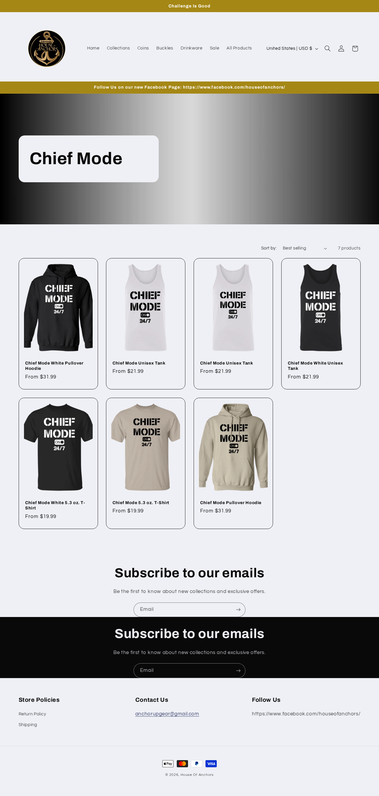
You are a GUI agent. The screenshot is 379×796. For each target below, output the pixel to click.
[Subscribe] (238, 609)
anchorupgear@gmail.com (167, 714)
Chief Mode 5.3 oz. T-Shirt (141, 502)
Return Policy (32, 714)
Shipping (28, 725)
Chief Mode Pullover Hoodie (230, 502)
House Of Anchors (197, 774)
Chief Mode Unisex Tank (139, 363)
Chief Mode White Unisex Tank (315, 366)
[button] (327, 48)
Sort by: (269, 248)
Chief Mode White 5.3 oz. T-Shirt (55, 505)
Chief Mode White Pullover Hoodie (54, 366)
